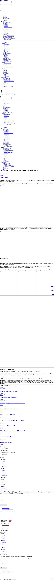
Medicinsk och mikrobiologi (9, 36)
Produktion (6, 24)
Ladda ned (6, 168)
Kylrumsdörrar (6, 130)
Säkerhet (5, 20)
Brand (5, 16)
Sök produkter (2, 94)
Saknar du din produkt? (8, 61)
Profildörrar (6, 52)
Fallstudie (2, 177)
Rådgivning (6, 23)
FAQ (5, 82)
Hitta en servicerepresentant (8, 150)
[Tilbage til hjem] (11, 2)
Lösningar (3, 15)
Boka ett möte (6, 76)
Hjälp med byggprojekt (8, 27)
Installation (6, 25)
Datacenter (6, 115)
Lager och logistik (7, 114)
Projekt (5, 42)
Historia (5, 69)
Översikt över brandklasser (8, 80)
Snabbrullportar (6, 44)
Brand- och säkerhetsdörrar (8, 47)
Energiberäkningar (7, 22)
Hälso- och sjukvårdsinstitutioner (9, 35)
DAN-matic (6, 60)
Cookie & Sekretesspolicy (6, 508)
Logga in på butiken (10, 86)
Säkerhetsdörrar (6, 48)
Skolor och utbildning (7, 39)
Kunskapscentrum (7, 78)
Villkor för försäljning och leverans (7, 509)
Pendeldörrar (6, 57)
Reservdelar (6, 67)
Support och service (7, 63)
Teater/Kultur (6, 34)
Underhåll (6, 26)
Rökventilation (6, 54)
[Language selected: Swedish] (27, 12)
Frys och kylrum (7, 18)
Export (5, 74)
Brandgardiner (6, 49)
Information (4, 77)
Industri (5, 19)
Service (3, 62)
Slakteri (5, 31)
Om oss (3, 68)
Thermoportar (6, 58)
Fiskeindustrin (6, 30)
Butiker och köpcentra (8, 37)
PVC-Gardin (6, 131)
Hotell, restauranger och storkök (9, 38)
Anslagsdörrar (6, 51)
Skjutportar (6, 55)
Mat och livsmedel (7, 33)
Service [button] (3, 147)
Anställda (5, 70)
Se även (1, 387)
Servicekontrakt (6, 149)
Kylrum (5, 17)
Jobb (5, 75)
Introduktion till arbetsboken (9, 81)
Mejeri (5, 32)
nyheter (6, 177)
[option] (28, 12)
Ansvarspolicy (6, 73)
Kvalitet (5, 72)
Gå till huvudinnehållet (4, 0)
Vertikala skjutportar (7, 59)
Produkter (3, 43)
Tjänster (3, 21)
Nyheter (3, 169)
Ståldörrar (5, 56)
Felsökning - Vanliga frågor (8, 66)
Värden (5, 71)
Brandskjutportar (7, 50)
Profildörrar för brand (7, 53)
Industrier (3, 28)
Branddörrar (6, 46)
